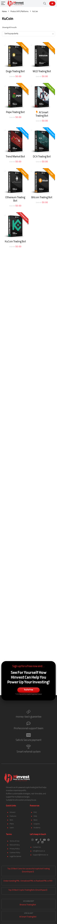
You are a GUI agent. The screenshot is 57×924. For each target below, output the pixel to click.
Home (4, 11)
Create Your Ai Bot (15, 79)
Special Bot (28, 913)
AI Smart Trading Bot (42, 114)
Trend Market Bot (15, 157)
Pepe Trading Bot (15, 112)
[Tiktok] (38, 842)
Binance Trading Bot (28, 904)
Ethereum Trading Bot (15, 199)
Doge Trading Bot (15, 72)
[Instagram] (32, 840)
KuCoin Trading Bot (15, 242)
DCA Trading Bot (42, 157)
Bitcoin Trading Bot (41, 198)
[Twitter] (36, 840)
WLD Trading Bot (42, 72)
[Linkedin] (42, 842)
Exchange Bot (28, 901)
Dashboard (52, 3)
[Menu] (3, 3)
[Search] (44, 3)
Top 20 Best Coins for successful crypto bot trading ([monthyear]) (28, 870)
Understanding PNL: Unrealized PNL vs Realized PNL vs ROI (27, 881)
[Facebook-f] (40, 840)
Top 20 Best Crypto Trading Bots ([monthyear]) (27, 890)
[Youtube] (44, 840)
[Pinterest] (48, 840)
